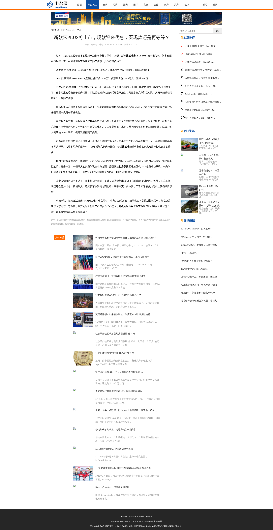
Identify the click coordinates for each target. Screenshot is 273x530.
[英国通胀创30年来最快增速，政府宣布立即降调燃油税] (83, 319)
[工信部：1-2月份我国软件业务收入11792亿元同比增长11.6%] (189, 160)
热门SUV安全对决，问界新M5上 (197, 229)
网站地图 (148, 516)
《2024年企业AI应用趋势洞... (199, 54)
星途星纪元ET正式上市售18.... (200, 110)
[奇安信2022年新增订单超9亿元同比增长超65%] (83, 396)
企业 (156, 4)
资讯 (105, 4)
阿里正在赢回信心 (190, 253)
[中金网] (57, 4)
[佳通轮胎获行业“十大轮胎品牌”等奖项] (83, 358)
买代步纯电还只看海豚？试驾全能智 (199, 245)
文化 (146, 4)
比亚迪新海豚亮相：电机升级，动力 (199, 284)
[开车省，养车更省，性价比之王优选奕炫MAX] (189, 206)
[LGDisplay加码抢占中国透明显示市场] (83, 454)
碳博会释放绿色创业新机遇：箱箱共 (199, 300)
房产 (166, 4)
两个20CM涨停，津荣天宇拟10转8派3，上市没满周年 (122, 257)
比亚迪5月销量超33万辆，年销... (201, 46)
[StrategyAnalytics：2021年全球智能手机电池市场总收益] (83, 492)
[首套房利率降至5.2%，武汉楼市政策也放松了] (83, 300)
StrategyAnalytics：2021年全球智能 (112, 487)
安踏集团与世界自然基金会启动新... (203, 102)
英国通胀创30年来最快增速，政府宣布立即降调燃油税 (122, 314)
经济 (115, 4)
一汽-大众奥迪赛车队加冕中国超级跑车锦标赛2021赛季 (123, 468)
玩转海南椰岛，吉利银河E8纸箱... (202, 78)
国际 (135, 4)
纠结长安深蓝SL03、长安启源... (201, 86)
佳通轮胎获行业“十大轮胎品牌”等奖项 (114, 353)
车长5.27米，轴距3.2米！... (198, 94)
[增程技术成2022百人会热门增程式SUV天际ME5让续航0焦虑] (189, 144)
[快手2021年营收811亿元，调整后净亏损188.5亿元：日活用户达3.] (83, 377)
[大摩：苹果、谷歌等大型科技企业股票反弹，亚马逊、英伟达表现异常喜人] (83, 415)
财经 (205, 4)
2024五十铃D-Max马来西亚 (194, 269)
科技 (215, 4)
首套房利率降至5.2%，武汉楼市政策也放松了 (118, 295)
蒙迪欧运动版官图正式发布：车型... (203, 70)
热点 (187, 4)
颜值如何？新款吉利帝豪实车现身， (199, 292)
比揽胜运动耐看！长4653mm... (200, 62)
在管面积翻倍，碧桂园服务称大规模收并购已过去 (120, 276)
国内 (125, 4)
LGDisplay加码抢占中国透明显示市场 (114, 449)
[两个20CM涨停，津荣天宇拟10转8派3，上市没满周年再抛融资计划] (83, 262)
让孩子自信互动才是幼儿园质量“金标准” (115, 333)
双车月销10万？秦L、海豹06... (200, 118)
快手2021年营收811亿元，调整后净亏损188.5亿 (119, 372)
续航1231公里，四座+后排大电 (196, 237)
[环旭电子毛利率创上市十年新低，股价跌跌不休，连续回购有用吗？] (83, 242)
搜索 (217, 31)
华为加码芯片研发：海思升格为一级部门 (115, 429)
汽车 (176, 4)
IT (196, 4)
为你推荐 (59, 237)
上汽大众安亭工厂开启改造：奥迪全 (199, 277)
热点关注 (92, 4)
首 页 (79, 4)
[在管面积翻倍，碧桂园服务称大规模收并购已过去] (83, 281)
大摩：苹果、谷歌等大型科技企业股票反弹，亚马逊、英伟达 (126, 410)
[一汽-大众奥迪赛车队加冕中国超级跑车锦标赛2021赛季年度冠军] (83, 473)
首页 (63, 30)
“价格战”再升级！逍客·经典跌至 (197, 261)
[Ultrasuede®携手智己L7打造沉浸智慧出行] (189, 191)
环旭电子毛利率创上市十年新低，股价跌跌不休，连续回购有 (126, 237)
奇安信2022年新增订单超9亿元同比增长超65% (118, 391)
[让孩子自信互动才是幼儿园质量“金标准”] (83, 338)
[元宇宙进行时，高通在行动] (189, 175)
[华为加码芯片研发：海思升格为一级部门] (83, 434)
